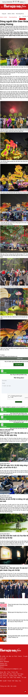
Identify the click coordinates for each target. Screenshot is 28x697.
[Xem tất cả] (2, 7)
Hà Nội (11, 356)
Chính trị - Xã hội (11, 13)
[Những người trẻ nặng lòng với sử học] (3, 615)
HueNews (22, 2)
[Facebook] (16, 2)
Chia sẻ (22, 19)
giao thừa (2, 356)
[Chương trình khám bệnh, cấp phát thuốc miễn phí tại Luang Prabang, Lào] (3, 638)
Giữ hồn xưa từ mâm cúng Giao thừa (11, 32)
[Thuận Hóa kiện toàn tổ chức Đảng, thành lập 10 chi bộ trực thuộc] (3, 607)
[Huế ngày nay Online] (16, 7)
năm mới (15, 356)
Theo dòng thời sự (20, 13)
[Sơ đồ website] (14, 2)
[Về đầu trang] (25, 691)
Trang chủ (4, 13)
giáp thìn (7, 356)
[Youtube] (18, 2)
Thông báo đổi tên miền (8, 686)
